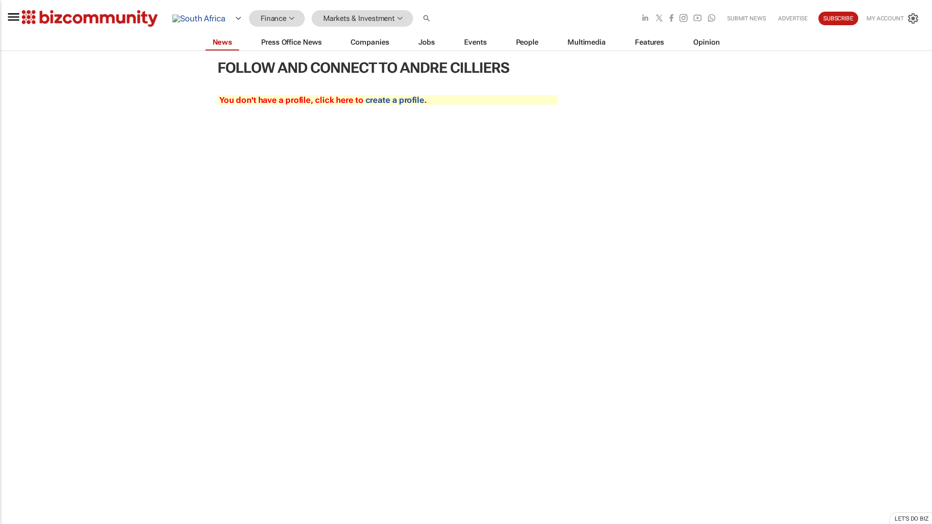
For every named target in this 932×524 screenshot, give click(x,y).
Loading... (18, 453)
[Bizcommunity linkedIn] (645, 18)
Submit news (746, 18)
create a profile (395, 100)
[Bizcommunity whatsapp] (711, 18)
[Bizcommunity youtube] (697, 18)
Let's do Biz (912, 518)
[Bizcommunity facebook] (671, 18)
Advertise (793, 18)
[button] (427, 18)
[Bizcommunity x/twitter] (659, 18)
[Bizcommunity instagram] (683, 18)
